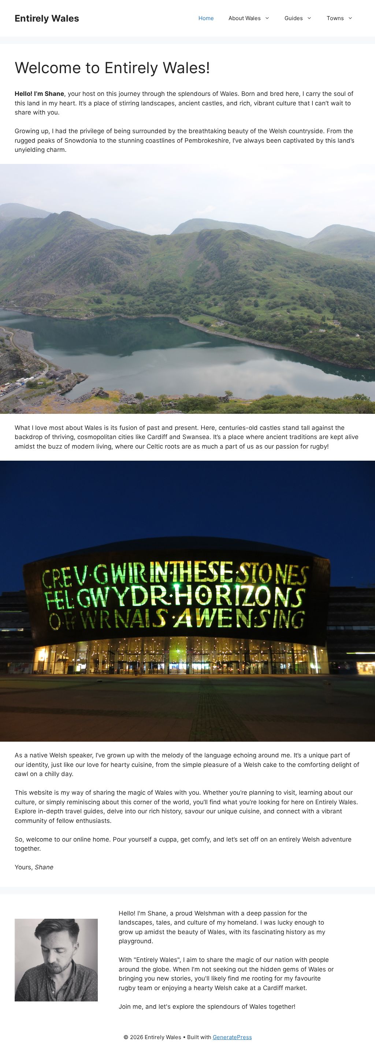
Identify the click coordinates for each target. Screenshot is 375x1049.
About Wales (245, 18)
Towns (335, 18)
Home (206, 18)
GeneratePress (232, 1037)
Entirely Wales (47, 18)
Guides (294, 18)
